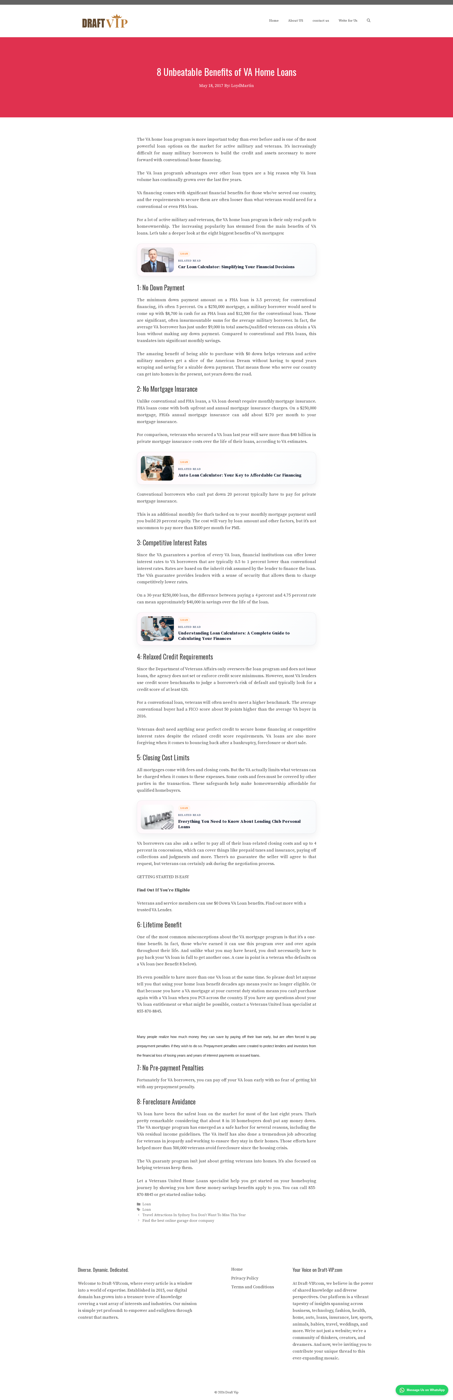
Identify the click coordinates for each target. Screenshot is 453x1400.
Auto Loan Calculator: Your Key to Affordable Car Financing (240, 475)
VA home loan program (168, 139)
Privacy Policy (244, 1278)
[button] (368, 20)
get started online (177, 1194)
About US (295, 20)
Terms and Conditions (252, 1287)
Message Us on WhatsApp (426, 1390)
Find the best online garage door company (178, 1221)
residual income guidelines (172, 1134)
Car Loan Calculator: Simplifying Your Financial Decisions (236, 267)
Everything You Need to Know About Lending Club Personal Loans (239, 824)
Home (274, 20)
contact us (321, 20)
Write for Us (348, 20)
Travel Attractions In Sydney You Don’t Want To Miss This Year (194, 1215)
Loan (147, 1204)
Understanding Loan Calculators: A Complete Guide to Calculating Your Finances (234, 635)
